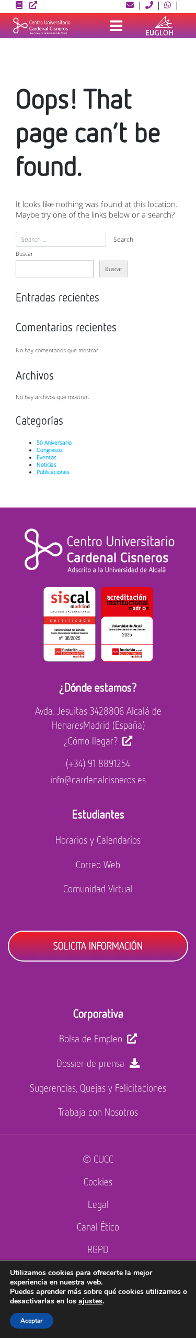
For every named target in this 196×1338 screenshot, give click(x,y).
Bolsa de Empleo (90, 1038)
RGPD (98, 1249)
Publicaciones (53, 472)
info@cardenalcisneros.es (98, 779)
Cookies (98, 1181)
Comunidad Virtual (98, 888)
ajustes (90, 1301)
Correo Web (98, 864)
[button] (130, 4)
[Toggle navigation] (116, 25)
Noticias (46, 464)
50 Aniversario (54, 442)
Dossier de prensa (90, 1063)
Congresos (50, 450)
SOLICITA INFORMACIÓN (98, 946)
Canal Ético (98, 1227)
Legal (98, 1204)
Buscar (24, 253)
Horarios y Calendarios (98, 840)
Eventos (46, 457)
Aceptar (31, 1321)
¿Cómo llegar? (91, 741)
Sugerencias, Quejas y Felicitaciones (98, 1088)
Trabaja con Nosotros (98, 1112)
